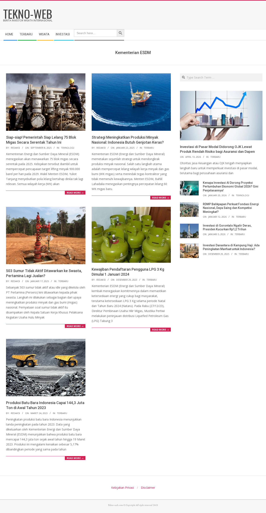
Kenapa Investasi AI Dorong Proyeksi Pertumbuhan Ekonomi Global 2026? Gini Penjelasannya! (230, 186)
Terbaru (149, 147)
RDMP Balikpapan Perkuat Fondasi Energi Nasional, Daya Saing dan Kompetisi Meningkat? (231, 207)
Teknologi (67, 147)
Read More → (75, 192)
